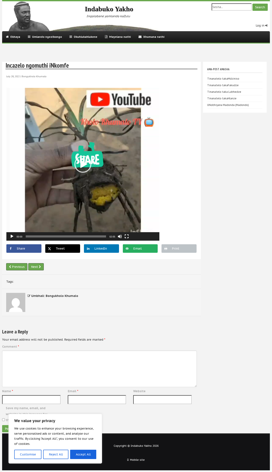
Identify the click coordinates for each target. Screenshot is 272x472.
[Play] (12, 236)
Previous (18, 267)
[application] (82, 164)
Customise (28, 454)
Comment (10, 346)
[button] (82, 164)
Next (35, 267)
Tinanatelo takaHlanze (222, 98)
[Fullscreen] (127, 236)
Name (7, 391)
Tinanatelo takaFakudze (223, 85)
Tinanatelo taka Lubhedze (224, 91)
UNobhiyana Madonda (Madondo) (228, 105)
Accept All (83, 454)
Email (73, 391)
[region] (55, 439)
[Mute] (120, 236)
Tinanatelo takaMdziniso (223, 78)
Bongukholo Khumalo (34, 76)
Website (139, 391)
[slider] (66, 236)
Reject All (56, 454)
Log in (260, 25)
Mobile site (137, 459)
